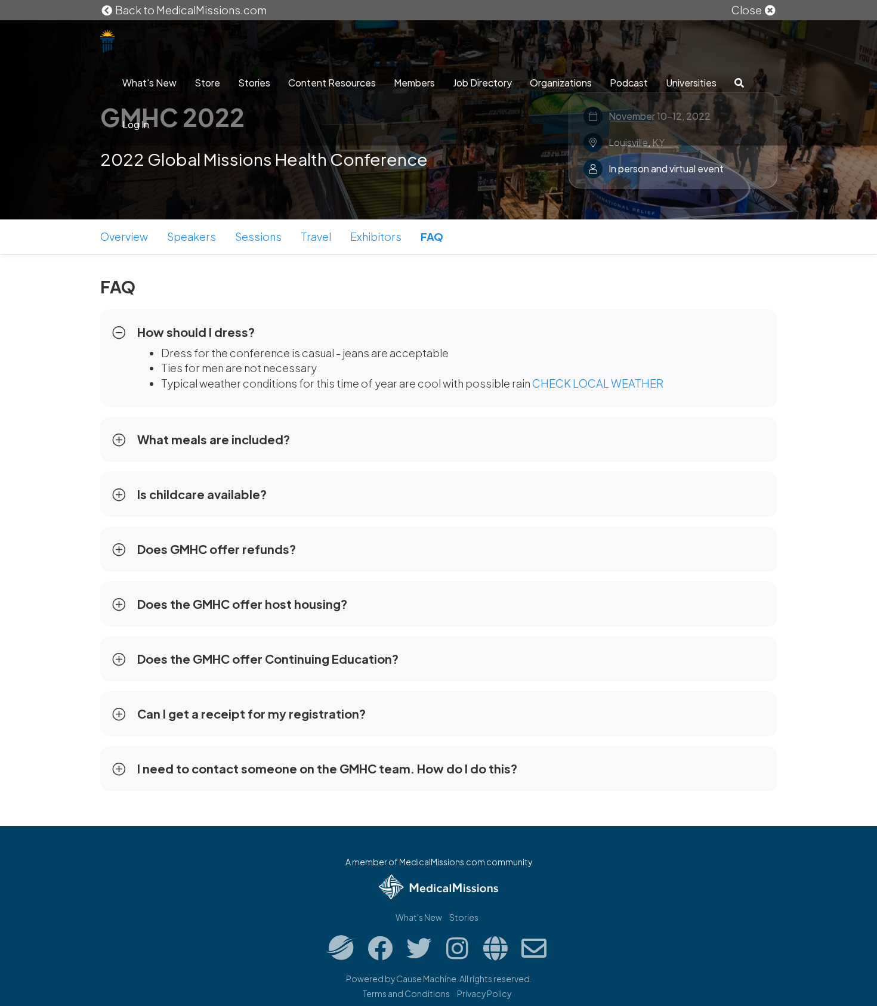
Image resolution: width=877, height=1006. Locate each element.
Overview (124, 236)
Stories (254, 82)
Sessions (258, 236)
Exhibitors (376, 236)
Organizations (561, 82)
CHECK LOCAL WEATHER (597, 383)
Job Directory (482, 82)
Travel (316, 236)
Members (414, 82)
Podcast (629, 82)
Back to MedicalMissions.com (190, 10)
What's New (149, 82)
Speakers (191, 236)
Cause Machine (426, 978)
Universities (691, 82)
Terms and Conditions (406, 993)
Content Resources (332, 82)
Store (207, 82)
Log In (135, 124)
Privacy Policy (484, 993)
